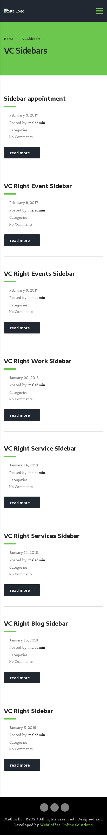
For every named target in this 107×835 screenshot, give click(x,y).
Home (9, 39)
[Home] (14, 10)
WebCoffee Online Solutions (66, 825)
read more (20, 153)
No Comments (21, 137)
